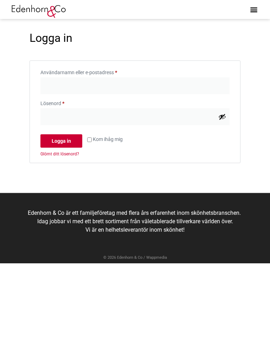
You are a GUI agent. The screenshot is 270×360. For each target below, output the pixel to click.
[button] (253, 9)
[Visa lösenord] (222, 117)
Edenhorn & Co (129, 257)
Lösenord (66, 102)
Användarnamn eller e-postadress (92, 71)
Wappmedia (156, 257)
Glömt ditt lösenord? (59, 154)
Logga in (61, 141)
